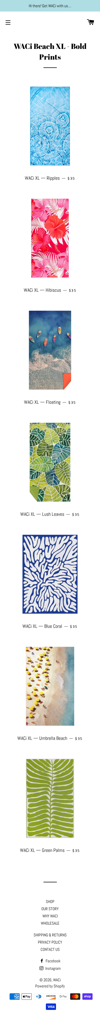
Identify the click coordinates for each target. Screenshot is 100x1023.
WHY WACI (50, 915)
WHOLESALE (50, 923)
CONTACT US (50, 949)
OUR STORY (50, 908)
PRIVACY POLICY (50, 942)
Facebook (53, 960)
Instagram (53, 968)
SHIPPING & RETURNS (50, 934)
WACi (57, 979)
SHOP (50, 901)
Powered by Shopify (50, 986)
